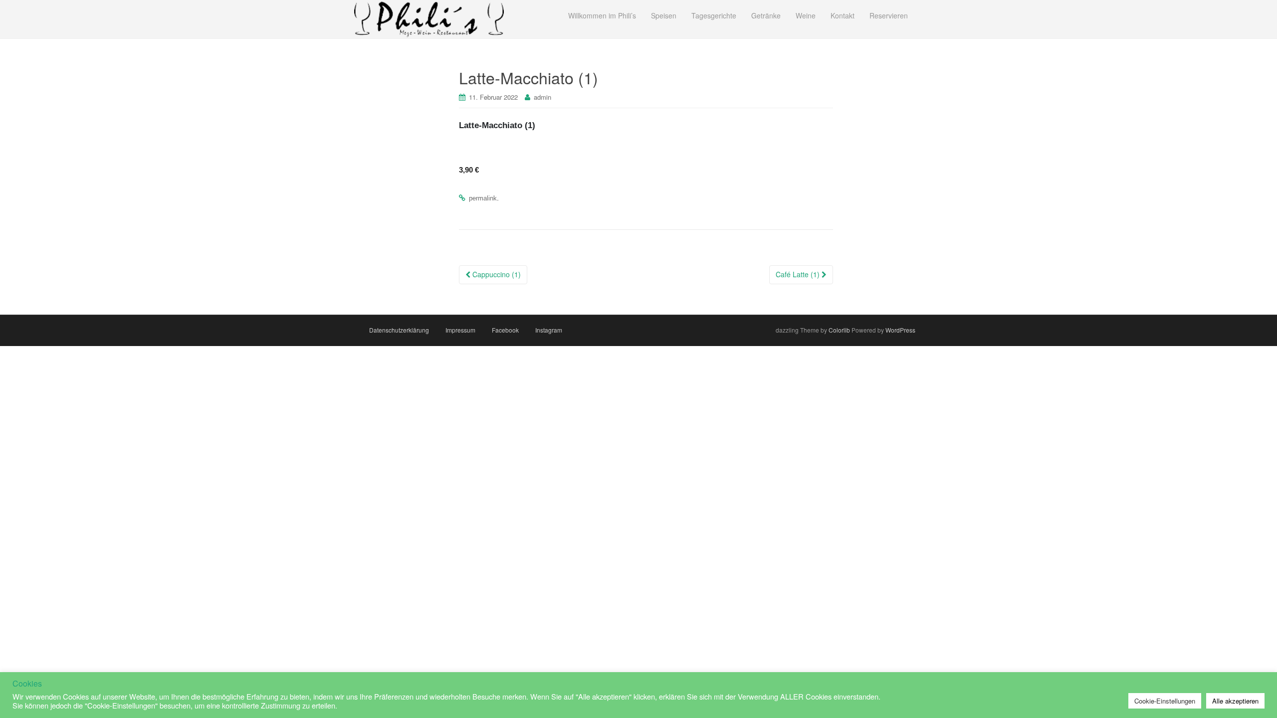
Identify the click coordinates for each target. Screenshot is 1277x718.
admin (542, 97)
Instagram (548, 330)
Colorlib (839, 330)
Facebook (505, 330)
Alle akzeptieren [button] (1235, 701)
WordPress (900, 330)
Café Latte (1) (799, 274)
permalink (483, 198)
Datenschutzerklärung (399, 330)
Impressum (460, 330)
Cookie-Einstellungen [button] (1164, 701)
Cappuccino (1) (495, 274)
